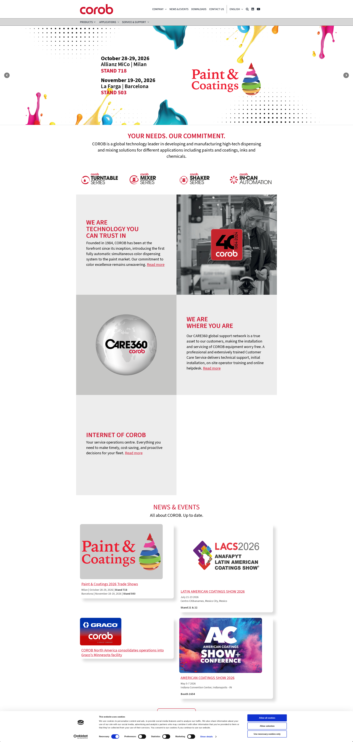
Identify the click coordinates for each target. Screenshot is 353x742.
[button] (247, 9)
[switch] (142, 736)
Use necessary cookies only (267, 734)
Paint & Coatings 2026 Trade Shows (109, 584)
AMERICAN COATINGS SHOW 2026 (208, 678)
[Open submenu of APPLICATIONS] (117, 21)
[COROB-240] (96, 5)
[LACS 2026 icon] (226, 525)
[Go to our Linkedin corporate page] (252, 9)
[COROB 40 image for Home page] (226, 196)
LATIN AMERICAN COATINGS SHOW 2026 (213, 591)
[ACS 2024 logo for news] (220, 619)
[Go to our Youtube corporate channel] (258, 9)
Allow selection (267, 726)
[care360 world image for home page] (126, 296)
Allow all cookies (267, 718)
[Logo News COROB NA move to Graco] (100, 619)
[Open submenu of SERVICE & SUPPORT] (147, 21)
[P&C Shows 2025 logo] (121, 525)
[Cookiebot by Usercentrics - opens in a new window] (81, 737)
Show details (206, 736)
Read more (156, 264)
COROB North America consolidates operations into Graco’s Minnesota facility (122, 653)
